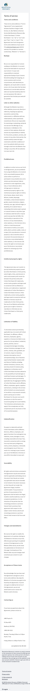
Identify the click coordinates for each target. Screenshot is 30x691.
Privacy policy (6, 674)
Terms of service (6, 671)
